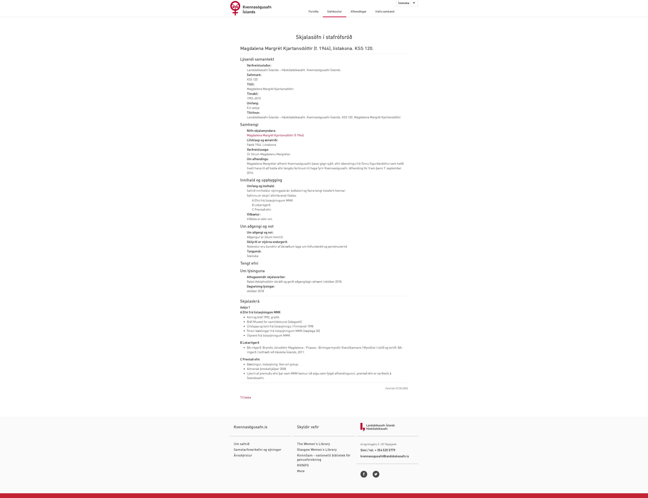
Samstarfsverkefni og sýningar (257, 449)
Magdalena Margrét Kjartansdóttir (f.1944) (275, 135)
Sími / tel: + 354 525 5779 (377, 450)
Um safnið (241, 444)
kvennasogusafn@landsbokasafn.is (384, 456)
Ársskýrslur (243, 455)
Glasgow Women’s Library (317, 449)
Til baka (245, 397)
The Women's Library (313, 444)
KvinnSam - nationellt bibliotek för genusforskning (323, 457)
